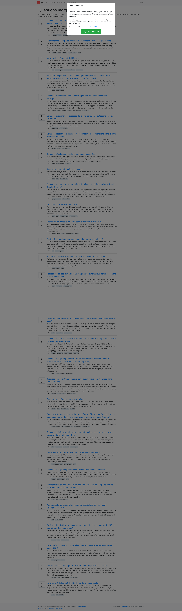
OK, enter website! (91, 32)
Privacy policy (99, 27)
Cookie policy (88, 27)
